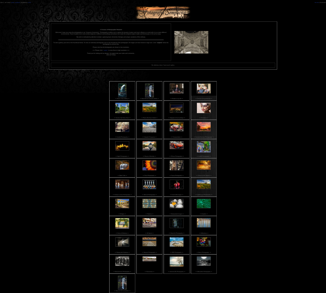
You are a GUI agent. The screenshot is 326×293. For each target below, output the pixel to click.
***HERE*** (105, 50)
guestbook (17, 2)
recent (29, 2)
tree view (317, 2)
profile (12, 2)
